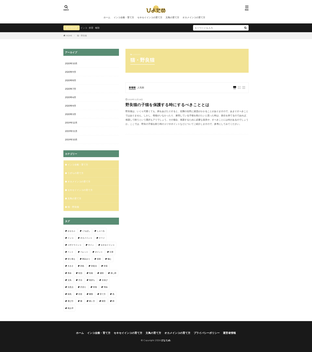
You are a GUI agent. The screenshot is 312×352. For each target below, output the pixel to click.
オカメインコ (86, 238)
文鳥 (70, 280)
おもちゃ (71, 231)
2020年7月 (70, 88)
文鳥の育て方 (172, 17)
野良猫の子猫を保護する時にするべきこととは (167, 104)
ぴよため (166, 340)
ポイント (99, 252)
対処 (82, 266)
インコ (83, 27)
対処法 (94, 266)
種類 (97, 27)
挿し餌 (113, 273)
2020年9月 (70, 71)
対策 (106, 266)
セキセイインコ (107, 245)
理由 (106, 287)
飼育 (91, 27)
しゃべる (101, 231)
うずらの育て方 (76, 173)
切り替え (71, 259)
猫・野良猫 (82, 35)
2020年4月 (70, 105)
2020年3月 (70, 114)
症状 (80, 294)
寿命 (70, 273)
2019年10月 (71, 139)
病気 (70, 294)
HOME (69, 35)
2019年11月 (71, 131)
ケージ (102, 238)
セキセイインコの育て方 (149, 17)
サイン (91, 245)
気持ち (92, 280)
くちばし (86, 231)
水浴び (105, 280)
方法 (80, 280)
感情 (102, 273)
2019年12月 (71, 122)
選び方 (70, 301)
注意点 (70, 287)
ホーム (107, 17)
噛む (109, 259)
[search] (245, 28)
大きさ (70, 266)
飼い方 (92, 301)
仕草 (111, 252)
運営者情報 (229, 332)
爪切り (83, 287)
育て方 (103, 294)
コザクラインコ (74, 245)
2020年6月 (70, 97)
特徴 (95, 287)
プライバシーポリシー (207, 332)
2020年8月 (70, 80)
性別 (80, 273)
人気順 (140, 87)
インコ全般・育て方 (124, 17)
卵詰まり (86, 259)
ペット (70, 252)
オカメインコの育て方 (193, 17)
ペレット (84, 252)
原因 (99, 259)
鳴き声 (70, 308)
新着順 (132, 87)
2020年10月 (71, 63)
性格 (91, 273)
